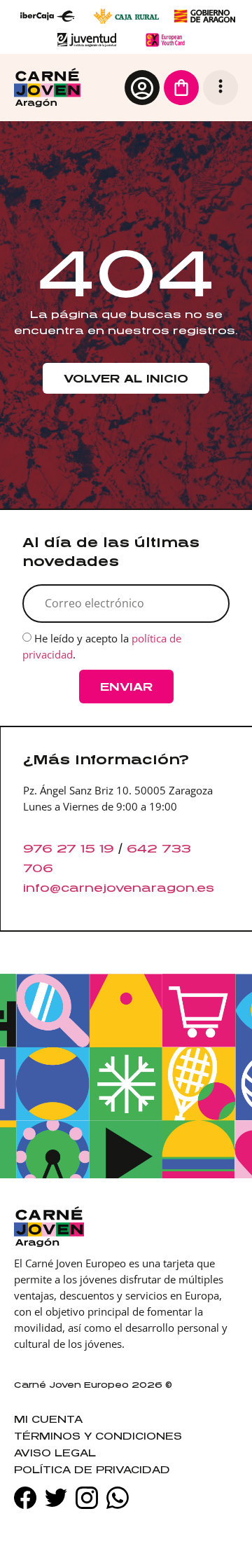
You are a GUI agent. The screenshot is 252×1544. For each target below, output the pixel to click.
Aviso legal (55, 1453)
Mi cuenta (48, 1419)
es (205, 888)
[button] (220, 87)
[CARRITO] (181, 87)
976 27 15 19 (68, 848)
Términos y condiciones (98, 1436)
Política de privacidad (92, 1469)
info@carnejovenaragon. (110, 888)
